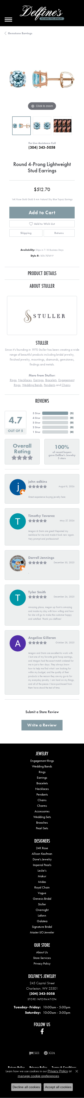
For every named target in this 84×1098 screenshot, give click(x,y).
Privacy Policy (42, 963)
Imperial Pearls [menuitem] (42, 865)
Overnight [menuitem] (42, 910)
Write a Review (42, 725)
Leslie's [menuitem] (42, 870)
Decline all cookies (26, 1087)
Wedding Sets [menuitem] (42, 817)
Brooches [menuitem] (42, 822)
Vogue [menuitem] (42, 893)
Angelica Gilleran (42, 637)
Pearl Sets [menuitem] (42, 828)
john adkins (37, 481)
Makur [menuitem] (42, 876)
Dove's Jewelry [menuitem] (42, 859)
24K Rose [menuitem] (42, 848)
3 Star (36, 422)
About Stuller (42, 285)
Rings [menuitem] (42, 772)
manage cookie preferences (38, 1076)
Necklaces (25, 380)
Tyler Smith (37, 592)
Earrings (38, 380)
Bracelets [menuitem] (42, 783)
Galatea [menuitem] (42, 921)
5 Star (36, 413)
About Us (42, 952)
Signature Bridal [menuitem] (42, 927)
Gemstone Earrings (20, 33)
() (72, 413)
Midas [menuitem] (42, 882)
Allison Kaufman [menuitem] (42, 853)
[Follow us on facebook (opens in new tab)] (42, 1031)
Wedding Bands (32, 385)
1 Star (36, 432)
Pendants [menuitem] (42, 794)
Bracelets (51, 380)
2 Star (36, 427)
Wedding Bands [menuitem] (42, 766)
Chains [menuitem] (42, 800)
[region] (42, 79)
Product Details (42, 273)
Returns (59, 233)
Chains (66, 385)
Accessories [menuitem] (42, 811)
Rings (13, 380)
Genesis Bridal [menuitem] (42, 898)
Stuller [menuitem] (42, 904)
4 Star (36, 418)
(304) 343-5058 (42, 147)
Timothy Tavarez (41, 515)
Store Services (42, 958)
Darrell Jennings (41, 557)
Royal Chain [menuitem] (42, 887)
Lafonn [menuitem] (42, 915)
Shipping (26, 233)
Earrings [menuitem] (42, 777)
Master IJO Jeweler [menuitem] (42, 932)
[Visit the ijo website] (34, 1053)
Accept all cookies (58, 1087)
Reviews (42, 400)
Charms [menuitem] (42, 805)
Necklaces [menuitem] (42, 789)
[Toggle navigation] (8, 19)
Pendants (49, 385)
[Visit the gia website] (49, 1053)
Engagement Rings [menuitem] (42, 761)
